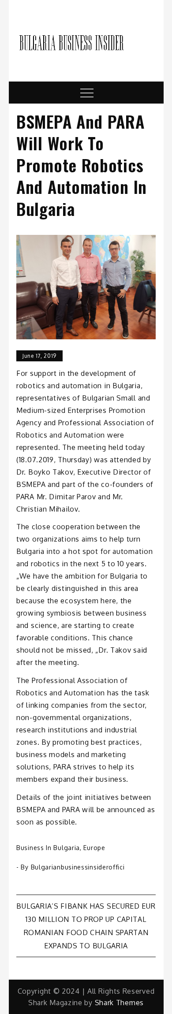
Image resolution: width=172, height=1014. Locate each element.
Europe (94, 847)
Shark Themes (119, 1002)
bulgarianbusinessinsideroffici (78, 867)
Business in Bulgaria (48, 847)
